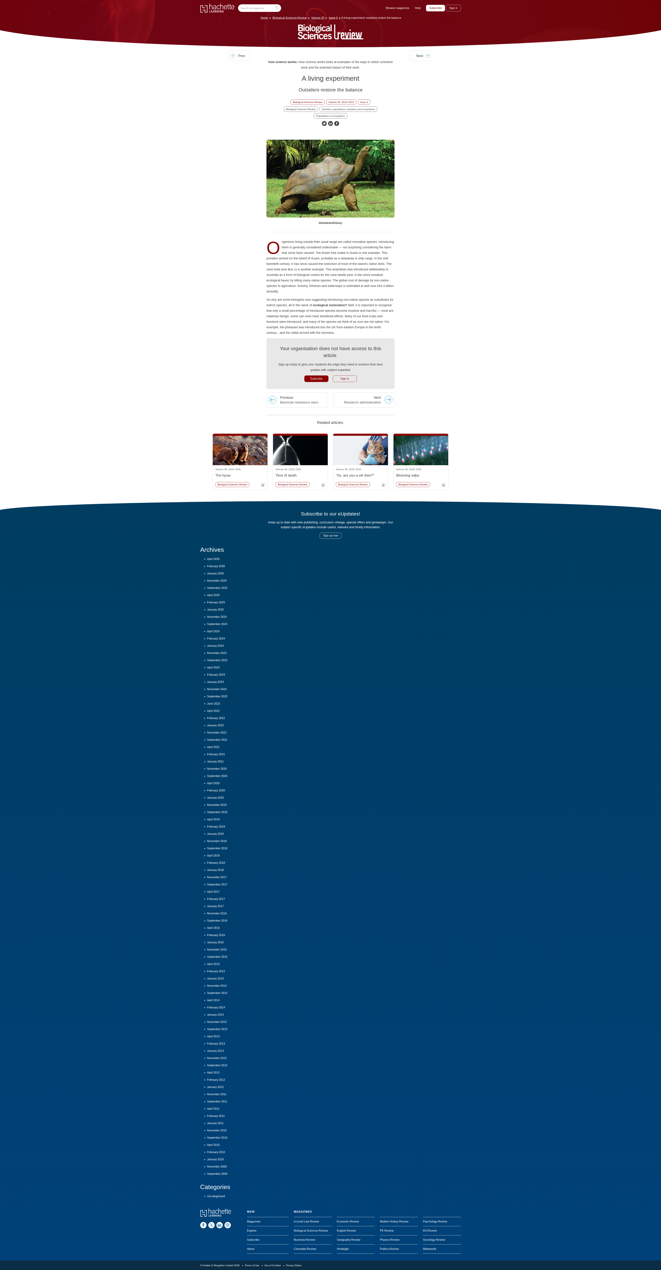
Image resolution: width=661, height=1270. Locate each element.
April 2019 (213, 819)
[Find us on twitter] (211, 1225)
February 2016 (216, 935)
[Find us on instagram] (227, 1225)
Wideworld (429, 1248)
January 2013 (215, 1050)
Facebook (336, 123)
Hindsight (343, 1248)
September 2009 (217, 1173)
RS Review (430, 1230)
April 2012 (213, 1072)
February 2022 (216, 718)
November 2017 (217, 877)
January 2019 (215, 833)
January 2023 (215, 681)
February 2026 (216, 566)
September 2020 (217, 776)
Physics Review (390, 1239)
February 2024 (216, 638)
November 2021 (217, 732)
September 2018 (217, 848)
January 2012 (215, 1087)
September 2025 (217, 587)
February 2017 (216, 898)
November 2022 (217, 689)
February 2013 (216, 1043)
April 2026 (213, 558)
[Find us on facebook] (203, 1225)
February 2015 (216, 971)
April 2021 (213, 747)
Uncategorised (216, 1196)
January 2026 (215, 573)
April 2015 (213, 964)
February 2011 (216, 1115)
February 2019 (216, 826)
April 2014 (213, 1000)
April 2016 (213, 927)
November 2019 (217, 804)
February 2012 (216, 1079)
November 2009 (217, 1166)
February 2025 (216, 602)
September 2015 (217, 956)
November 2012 (217, 1058)
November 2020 (217, 768)
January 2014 (215, 1014)
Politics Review (389, 1248)
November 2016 (217, 913)
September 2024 (217, 624)
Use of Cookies (272, 1265)
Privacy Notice (294, 1265)
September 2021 (217, 739)
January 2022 (215, 725)
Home (264, 17)
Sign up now (330, 535)
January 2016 (215, 942)
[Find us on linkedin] (219, 1225)
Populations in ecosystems (330, 116)
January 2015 (215, 978)
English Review (346, 1230)
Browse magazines (397, 8)
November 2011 (217, 1094)
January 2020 (215, 797)
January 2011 (215, 1123)
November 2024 (217, 616)
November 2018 (217, 841)
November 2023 (217, 653)
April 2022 (213, 710)
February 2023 (216, 674)
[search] (259, 8)
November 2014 (217, 985)
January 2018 (215, 870)
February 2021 (216, 754)
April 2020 (213, 783)
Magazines (253, 1221)
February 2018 (216, 862)
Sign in (453, 8)
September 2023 (217, 660)
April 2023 (213, 667)
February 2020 (216, 790)
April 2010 (213, 1144)
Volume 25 (317, 17)
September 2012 (217, 1065)
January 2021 (215, 761)
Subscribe (435, 8)
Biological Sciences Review (289, 17)
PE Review (387, 1230)
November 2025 (217, 580)
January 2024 (215, 645)
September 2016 (217, 920)
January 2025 (215, 609)
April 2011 (213, 1108)
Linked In (330, 123)
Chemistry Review (305, 1248)
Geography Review (348, 1239)
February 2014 (216, 1007)
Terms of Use (252, 1265)
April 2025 (213, 595)
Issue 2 (333, 17)
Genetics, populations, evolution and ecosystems (348, 109)
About (250, 1248)
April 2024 (213, 631)
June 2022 (213, 703)
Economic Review (348, 1221)
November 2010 (217, 1130)
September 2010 (217, 1137)
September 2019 (217, 812)
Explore (251, 1230)
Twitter (324, 123)
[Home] (217, 8)
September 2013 (217, 1029)
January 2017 (215, 906)
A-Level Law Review (306, 1221)
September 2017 (217, 884)
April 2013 (213, 1036)
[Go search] (277, 8)
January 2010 (215, 1159)
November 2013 (217, 1021)
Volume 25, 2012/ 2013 (341, 102)
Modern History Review (394, 1221)
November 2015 (217, 949)
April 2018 (213, 855)
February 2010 (216, 1152)
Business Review (304, 1239)
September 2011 (217, 1101)
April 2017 (213, 891)
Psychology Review (435, 1221)
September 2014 (217, 993)
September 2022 (217, 696)
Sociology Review (434, 1239)
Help (418, 8)
